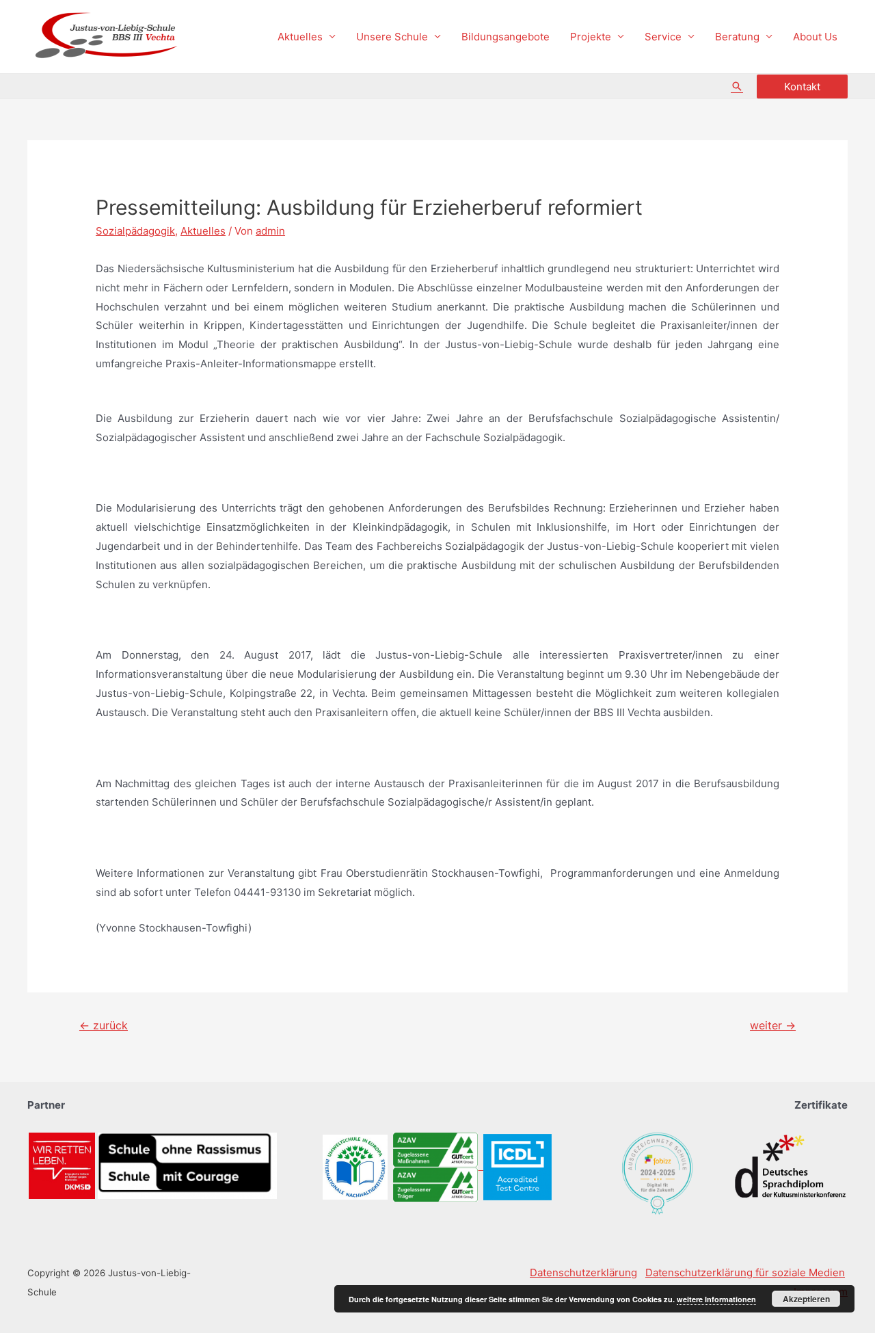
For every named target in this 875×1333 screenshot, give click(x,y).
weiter (773, 1025)
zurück (103, 1025)
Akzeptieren (806, 1299)
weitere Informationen (716, 1299)
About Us (815, 36)
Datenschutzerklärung (583, 1272)
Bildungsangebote (505, 36)
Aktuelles (300, 36)
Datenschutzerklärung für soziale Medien (745, 1272)
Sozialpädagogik (135, 230)
